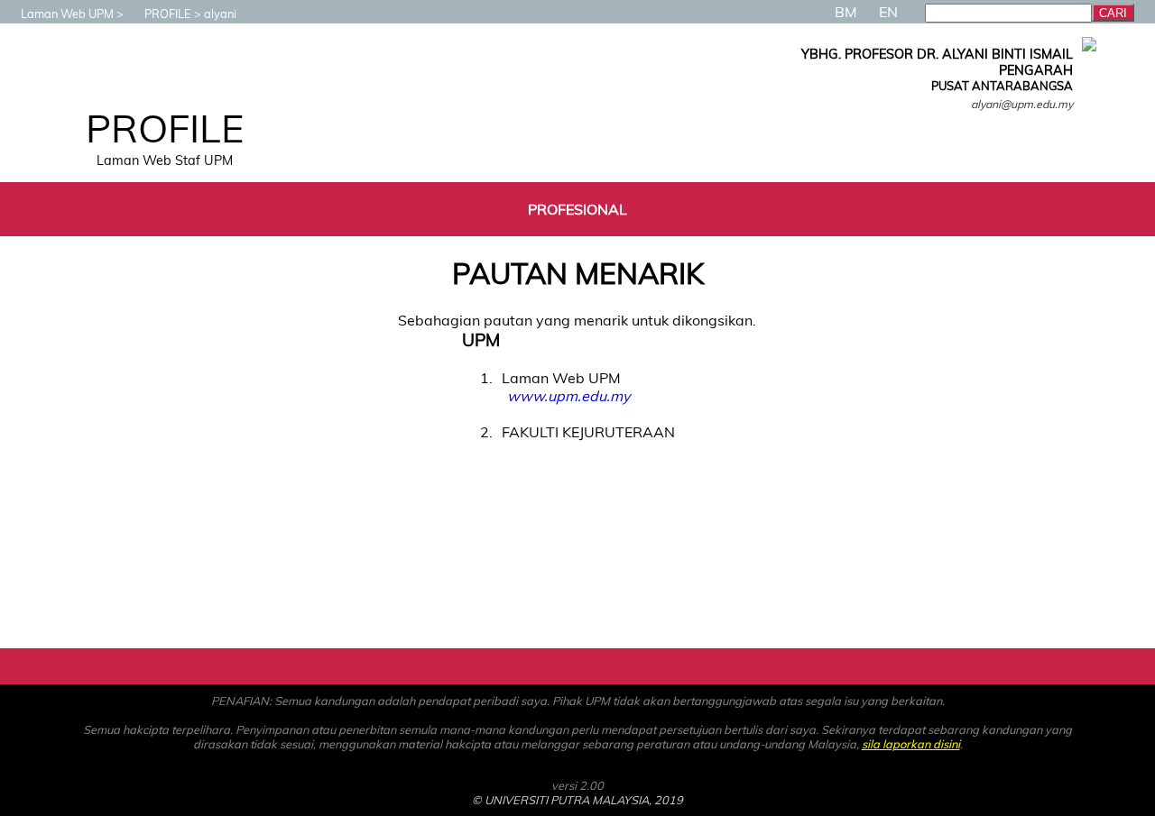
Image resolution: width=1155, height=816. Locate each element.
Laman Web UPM (67, 13)
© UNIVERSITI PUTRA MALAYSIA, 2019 (577, 800)
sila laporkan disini (911, 744)
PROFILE (167, 13)
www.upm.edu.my (568, 396)
